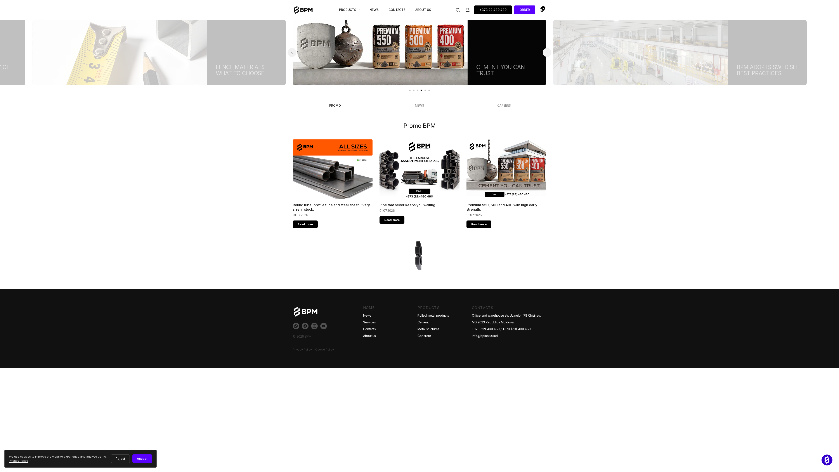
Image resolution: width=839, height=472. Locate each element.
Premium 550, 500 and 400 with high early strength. (501, 207)
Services (369, 322)
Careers (504, 105)
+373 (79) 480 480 (517, 329)
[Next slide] (547, 52)
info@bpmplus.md (485, 336)
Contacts (397, 10)
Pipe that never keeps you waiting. (408, 205)
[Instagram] (314, 326)
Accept (142, 458)
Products (347, 10)
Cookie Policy (324, 349)
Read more (305, 224)
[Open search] (457, 9)
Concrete (424, 336)
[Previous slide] (292, 52)
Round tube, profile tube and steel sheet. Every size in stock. (331, 207)
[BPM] (305, 9)
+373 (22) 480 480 (486, 329)
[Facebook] (305, 326)
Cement (423, 322)
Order (525, 10)
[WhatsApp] (296, 326)
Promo (335, 105)
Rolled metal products (433, 315)
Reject (120, 458)
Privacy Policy (302, 349)
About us (423, 10)
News (374, 10)
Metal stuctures (428, 329)
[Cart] (467, 9)
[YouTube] (323, 326)
